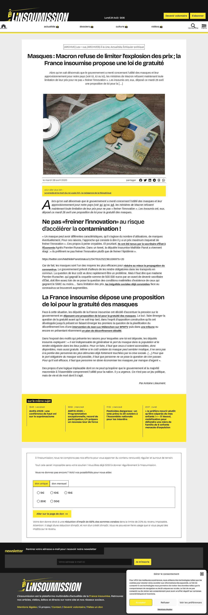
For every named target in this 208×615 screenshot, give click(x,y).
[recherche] (193, 25)
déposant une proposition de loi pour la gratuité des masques (99, 315)
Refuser (165, 602)
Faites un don (95, 607)
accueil (3, 28)
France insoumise (99, 596)
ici (101, 204)
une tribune (148, 326)
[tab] (41, 483)
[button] (201, 573)
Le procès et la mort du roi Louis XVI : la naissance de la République (77, 193)
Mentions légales (165, 609)
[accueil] (3, 26)
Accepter (141, 602)
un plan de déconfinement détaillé (101, 330)
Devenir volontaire (74, 607)
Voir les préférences (191, 602)
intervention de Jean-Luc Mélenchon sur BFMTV (100, 326)
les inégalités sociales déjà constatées (127, 284)
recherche (193, 28)
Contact (56, 607)
